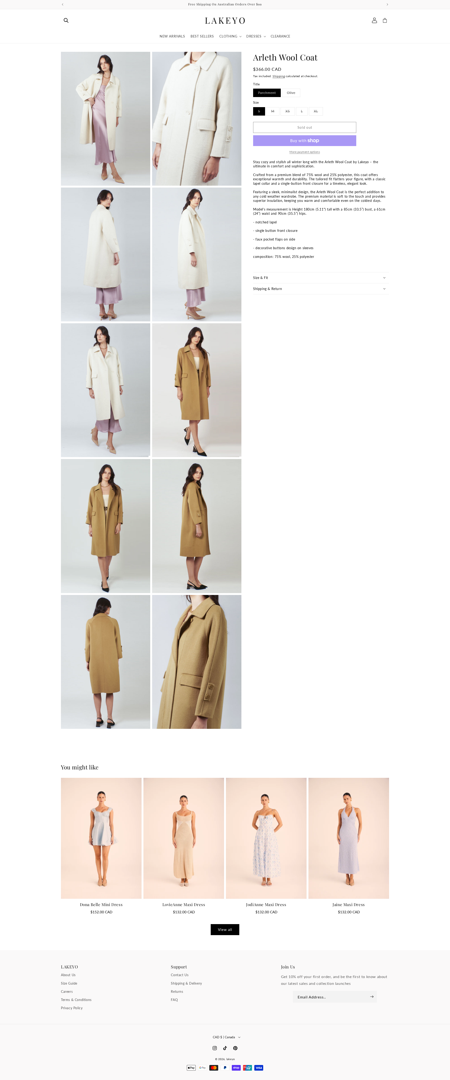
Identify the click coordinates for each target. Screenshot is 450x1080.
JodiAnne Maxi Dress (266, 904)
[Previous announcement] (62, 4)
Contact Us (179, 975)
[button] (66, 20)
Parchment (269, 93)
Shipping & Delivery (186, 983)
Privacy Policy (71, 1008)
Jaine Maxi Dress (349, 904)
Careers (67, 991)
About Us (68, 975)
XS (290, 112)
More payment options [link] (304, 152)
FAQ (174, 1000)
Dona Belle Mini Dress (101, 904)
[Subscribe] (372, 997)
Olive (293, 93)
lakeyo (230, 1059)
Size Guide (69, 983)
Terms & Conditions (76, 1000)
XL (318, 112)
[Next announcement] (387, 4)
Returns (177, 991)
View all (225, 929)
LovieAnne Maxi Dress (183, 904)
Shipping (279, 76)
